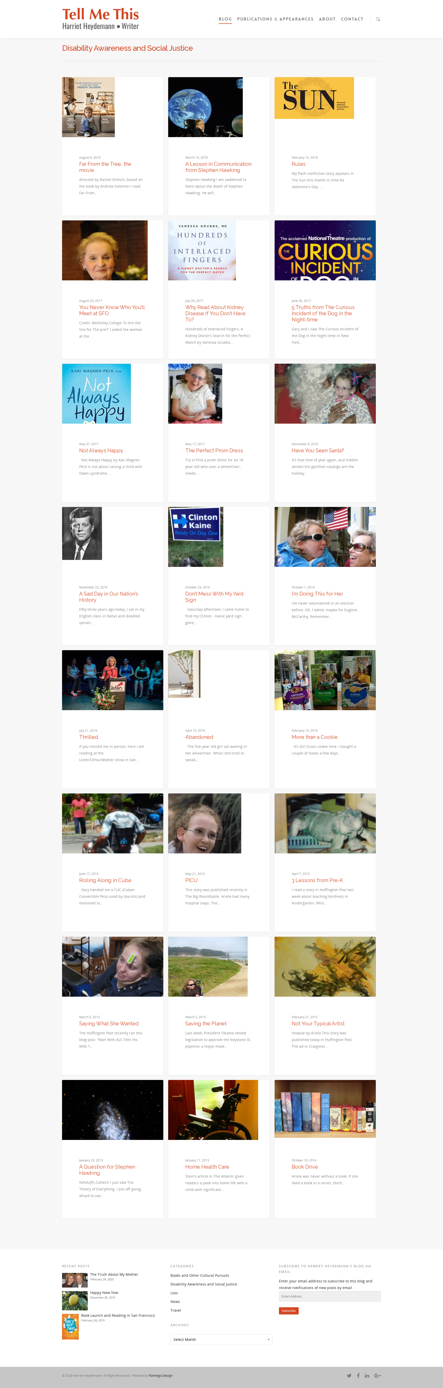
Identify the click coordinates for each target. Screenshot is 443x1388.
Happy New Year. (105, 1292)
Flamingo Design (161, 1375)
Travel (175, 1310)
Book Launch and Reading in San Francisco (118, 1315)
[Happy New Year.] (75, 1300)
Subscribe (289, 1311)
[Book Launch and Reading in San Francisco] (70, 1327)
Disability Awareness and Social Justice (203, 1284)
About (327, 19)
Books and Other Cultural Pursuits (199, 1275)
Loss (174, 1292)
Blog (225, 19)
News (175, 1301)
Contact (352, 19)
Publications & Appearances (275, 19)
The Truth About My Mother (114, 1274)
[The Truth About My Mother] (75, 1280)
